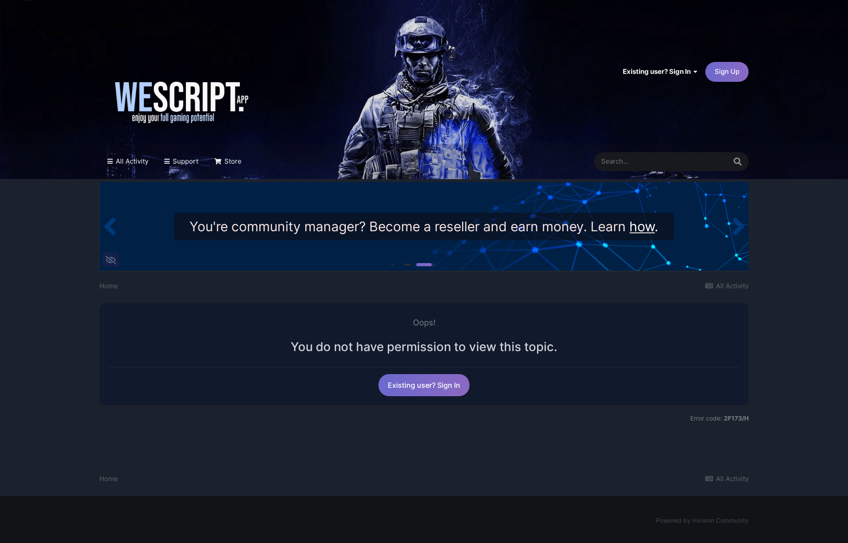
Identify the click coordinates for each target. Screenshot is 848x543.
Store (232, 161)
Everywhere (696, 161)
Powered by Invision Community (702, 520)
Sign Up (727, 71)
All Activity (131, 161)
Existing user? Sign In (658, 71)
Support (184, 161)
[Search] (738, 161)
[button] (110, 226)
